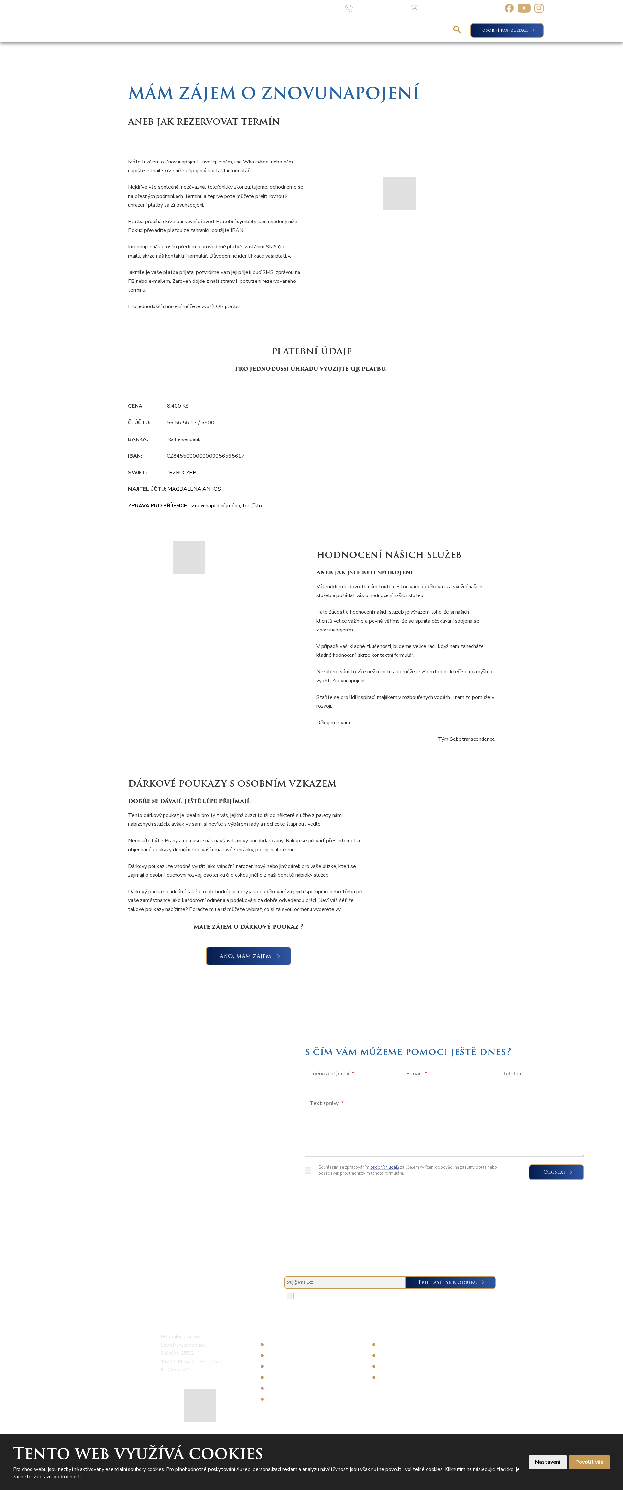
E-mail (416, 1073)
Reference (426, 30)
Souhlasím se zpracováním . (345, 1296)
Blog (387, 30)
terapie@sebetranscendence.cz (195, 1379)
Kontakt (350, 30)
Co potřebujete (260, 30)
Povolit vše (589, 1462)
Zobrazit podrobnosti (57, 1476)
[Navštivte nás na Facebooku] (509, 8)
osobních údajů (384, 1168)
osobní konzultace (505, 30)
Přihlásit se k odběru (448, 1282)
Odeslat (555, 1172)
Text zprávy (327, 1103)
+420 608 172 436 (181, 1375)
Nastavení (547, 1462)
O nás (313, 30)
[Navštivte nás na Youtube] (524, 8)
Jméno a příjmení (332, 1073)
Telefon (511, 1073)
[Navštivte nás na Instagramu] (539, 8)
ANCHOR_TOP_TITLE (608, 362)
